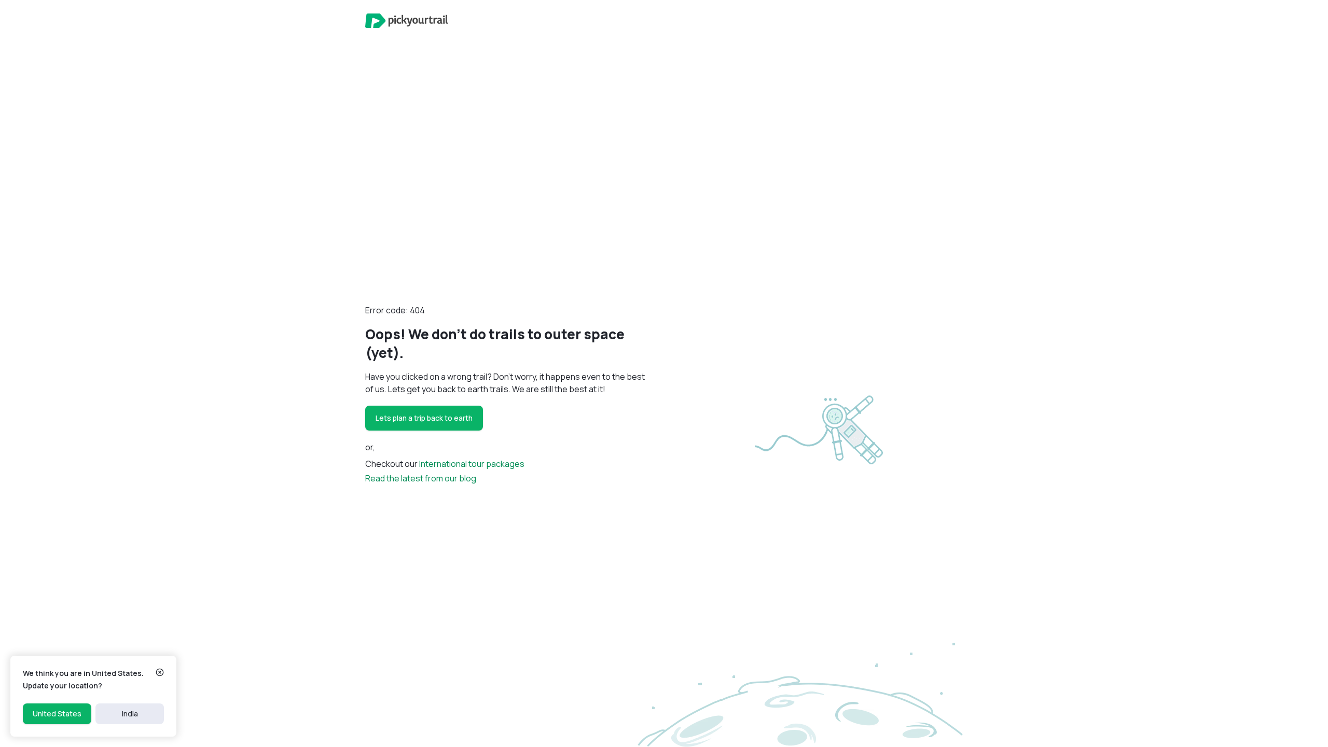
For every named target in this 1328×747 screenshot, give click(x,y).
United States (57, 713)
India (130, 713)
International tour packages (471, 463)
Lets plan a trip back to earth (424, 418)
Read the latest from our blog (420, 478)
